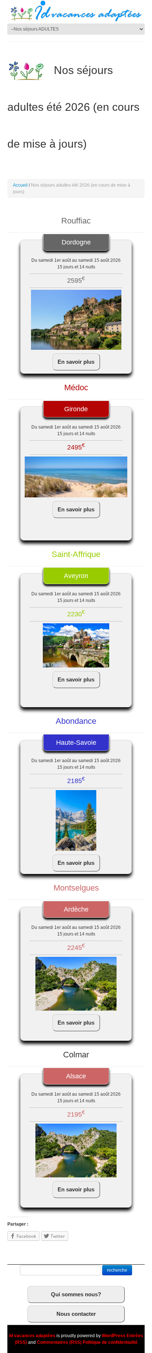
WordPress (113, 1335)
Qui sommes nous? (76, 1294)
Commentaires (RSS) (59, 1342)
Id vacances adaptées (32, 1335)
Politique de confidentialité (110, 1342)
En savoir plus (76, 362)
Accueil (20, 185)
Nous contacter (76, 1314)
